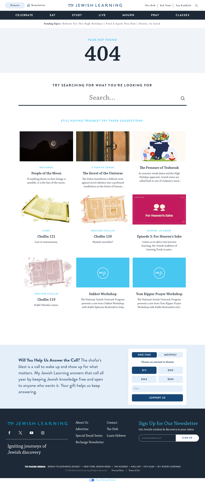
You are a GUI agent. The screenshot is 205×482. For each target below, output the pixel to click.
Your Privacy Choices (106, 480)
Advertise (82, 429)
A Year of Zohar (103, 167)
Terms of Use (134, 470)
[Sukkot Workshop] (103, 273)
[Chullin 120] (103, 209)
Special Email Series (89, 436)
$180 (170, 370)
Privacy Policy (118, 470)
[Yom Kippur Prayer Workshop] (159, 273)
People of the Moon (46, 173)
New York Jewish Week (97, 466)
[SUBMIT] (183, 99)
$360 (144, 379)
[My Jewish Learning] (38, 425)
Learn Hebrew (116, 436)
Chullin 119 (46, 300)
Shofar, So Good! (159, 230)
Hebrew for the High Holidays (82, 23)
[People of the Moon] (46, 146)
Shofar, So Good (149, 23)
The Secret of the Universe (103, 173)
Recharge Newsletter (90, 442)
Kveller (136, 466)
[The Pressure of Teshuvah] (159, 146)
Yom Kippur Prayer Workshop (159, 294)
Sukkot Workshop (103, 294)
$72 (144, 370)
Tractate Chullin (103, 230)
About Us (82, 423)
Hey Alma (149, 466)
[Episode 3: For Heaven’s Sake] (159, 209)
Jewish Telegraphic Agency (64, 466)
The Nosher (121, 466)
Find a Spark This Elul (121, 23)
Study (46, 230)
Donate (15, 5)
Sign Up (187, 437)
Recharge (46, 167)
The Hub (112, 429)
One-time (144, 354)
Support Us (157, 397)
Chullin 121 (46, 237)
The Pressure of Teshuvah (159, 168)
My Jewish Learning (169, 466)
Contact (112, 423)
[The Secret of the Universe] (103, 146)
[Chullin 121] (46, 209)
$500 (171, 379)
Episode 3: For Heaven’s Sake (159, 237)
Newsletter (38, 5)
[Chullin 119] (46, 273)
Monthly (170, 354)
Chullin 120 (103, 237)
